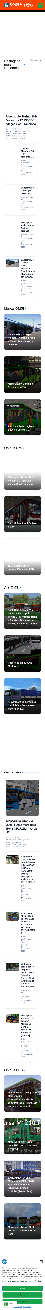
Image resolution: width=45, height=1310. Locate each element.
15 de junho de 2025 (26, 1001)
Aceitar (22, 1288)
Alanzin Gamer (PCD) (26, 1042)
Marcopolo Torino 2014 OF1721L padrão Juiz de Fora (22, 1230)
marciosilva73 (26, 163)
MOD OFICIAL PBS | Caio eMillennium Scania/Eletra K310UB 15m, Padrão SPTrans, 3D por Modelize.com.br (22, 1099)
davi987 (29, 990)
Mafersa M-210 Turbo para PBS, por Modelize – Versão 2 (22, 1145)
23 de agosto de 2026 (27, 174)
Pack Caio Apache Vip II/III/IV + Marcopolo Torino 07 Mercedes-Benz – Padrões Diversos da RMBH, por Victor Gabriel (22, 617)
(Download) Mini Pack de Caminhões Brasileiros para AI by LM (22, 705)
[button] (41, 1262)
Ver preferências (22, 1301)
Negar (22, 1295)
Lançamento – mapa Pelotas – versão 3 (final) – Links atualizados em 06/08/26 (28, 268)
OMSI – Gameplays (13, 842)
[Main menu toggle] (40, 5)
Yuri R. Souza (16, 129)
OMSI (28, 131)
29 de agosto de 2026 (17, 138)
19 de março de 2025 (27, 1055)
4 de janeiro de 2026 (26, 950)
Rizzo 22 (29, 235)
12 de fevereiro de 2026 (18, 847)
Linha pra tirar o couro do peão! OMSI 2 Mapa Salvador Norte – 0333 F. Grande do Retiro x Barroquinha (27, 975)
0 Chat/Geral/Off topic (17, 131)
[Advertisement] (22, 34)
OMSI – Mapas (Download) (26, 288)
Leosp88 (29, 197)
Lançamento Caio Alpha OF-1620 (27, 191)
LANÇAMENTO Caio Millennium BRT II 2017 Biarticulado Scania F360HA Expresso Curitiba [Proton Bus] (21, 1184)
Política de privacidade (22, 1307)
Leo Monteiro (26, 888)
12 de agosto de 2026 (27, 208)
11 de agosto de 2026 (27, 246)
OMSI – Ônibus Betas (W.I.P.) (16, 136)
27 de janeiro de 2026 (27, 899)
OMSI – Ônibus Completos (16, 844)
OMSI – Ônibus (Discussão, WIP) (18, 134)
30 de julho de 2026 (26, 294)
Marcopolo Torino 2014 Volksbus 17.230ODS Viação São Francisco (22, 120)
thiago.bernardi (26, 283)
